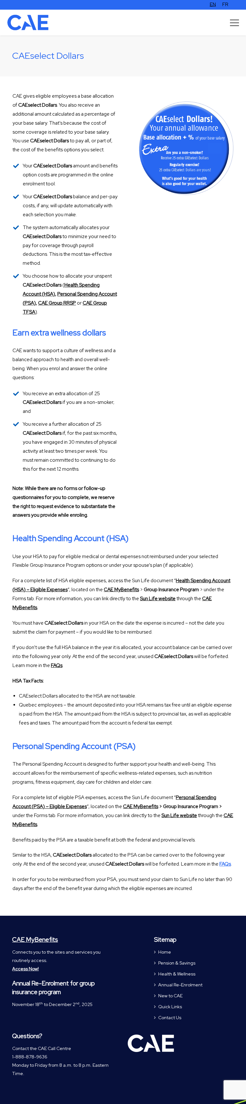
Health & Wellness (176, 974)
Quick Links (170, 1007)
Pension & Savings (176, 963)
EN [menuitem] (213, 4)
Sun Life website (158, 598)
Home (164, 952)
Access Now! (25, 969)
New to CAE (170, 996)
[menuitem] (213, 4)
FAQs (225, 864)
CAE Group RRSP (57, 303)
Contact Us (169, 1017)
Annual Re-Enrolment (180, 985)
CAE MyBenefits (121, 589)
